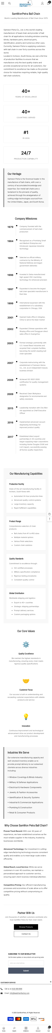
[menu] (2, 3)
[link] (14, 1029)
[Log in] (42, 3)
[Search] (9, 3)
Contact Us (26, 934)
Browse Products (26, 927)
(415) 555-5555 (17, 988)
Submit (26, 970)
